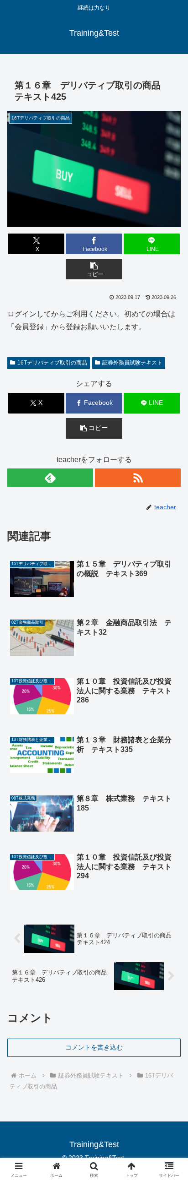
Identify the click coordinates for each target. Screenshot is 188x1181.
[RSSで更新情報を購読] (138, 477)
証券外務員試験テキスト (132, 362)
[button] (94, 269)
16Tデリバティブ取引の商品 (52, 362)
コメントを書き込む (94, 1047)
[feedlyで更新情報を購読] (50, 477)
